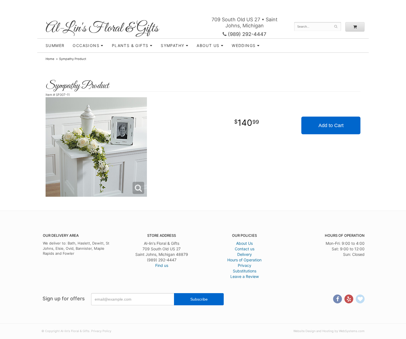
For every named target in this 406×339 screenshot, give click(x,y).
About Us (244, 243)
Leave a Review (244, 276)
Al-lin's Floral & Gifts (102, 28)
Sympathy (172, 45)
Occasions (86, 45)
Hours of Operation (244, 259)
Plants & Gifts (130, 45)
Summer (55, 45)
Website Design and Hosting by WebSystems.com (329, 331)
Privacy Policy (101, 331)
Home (50, 59)
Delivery (244, 254)
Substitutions (244, 271)
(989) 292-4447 (246, 34)
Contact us (244, 248)
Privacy (244, 265)
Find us (161, 265)
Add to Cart (331, 125)
